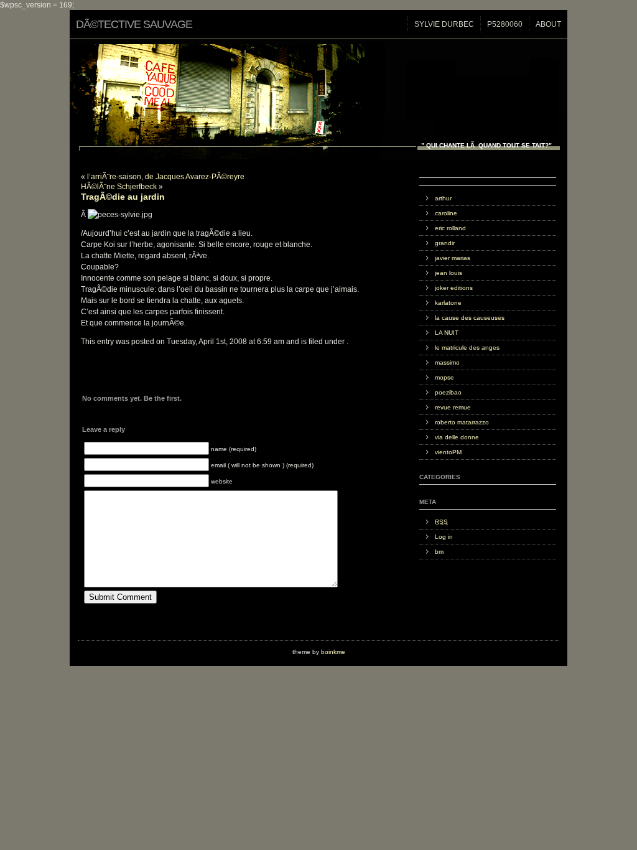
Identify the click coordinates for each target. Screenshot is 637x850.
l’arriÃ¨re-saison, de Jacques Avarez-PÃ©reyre (165, 176)
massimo (447, 362)
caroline (446, 213)
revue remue (453, 407)
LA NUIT (446, 332)
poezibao (448, 392)
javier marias (452, 258)
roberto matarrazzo (462, 422)
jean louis (448, 272)
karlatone (448, 302)
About (548, 24)
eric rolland (450, 228)
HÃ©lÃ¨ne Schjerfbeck (119, 186)
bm (439, 551)
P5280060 (505, 24)
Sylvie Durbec (444, 24)
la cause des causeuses (469, 317)
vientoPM (448, 452)
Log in (444, 536)
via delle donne (457, 437)
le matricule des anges (467, 347)
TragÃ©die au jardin (123, 197)
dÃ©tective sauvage (134, 24)
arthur (443, 198)
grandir (445, 243)
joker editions (454, 287)
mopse (444, 377)
